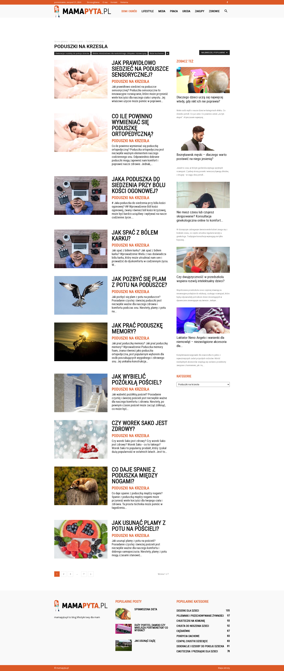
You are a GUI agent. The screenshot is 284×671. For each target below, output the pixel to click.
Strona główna (93, 2)
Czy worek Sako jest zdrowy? (139, 426)
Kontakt (114, 2)
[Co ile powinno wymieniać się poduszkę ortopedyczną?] (80, 132)
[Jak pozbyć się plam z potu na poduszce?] (80, 295)
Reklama (124, 2)
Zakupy (199, 11)
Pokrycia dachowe (188, 636)
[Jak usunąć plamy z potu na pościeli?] (80, 539)
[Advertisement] (142, 29)
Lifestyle (148, 11)
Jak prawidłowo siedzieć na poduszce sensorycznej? (140, 68)
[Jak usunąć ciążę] (123, 645)
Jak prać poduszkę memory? (137, 328)
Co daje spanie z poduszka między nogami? (135, 475)
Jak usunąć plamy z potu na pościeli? (139, 525)
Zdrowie (214, 11)
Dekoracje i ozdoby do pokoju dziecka (72, 53)
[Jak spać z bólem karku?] (80, 249)
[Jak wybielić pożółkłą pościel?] (80, 393)
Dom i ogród (129, 11)
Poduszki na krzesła (130, 81)
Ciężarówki (183, 631)
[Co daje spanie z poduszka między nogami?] (80, 486)
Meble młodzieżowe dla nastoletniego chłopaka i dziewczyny (119, 53)
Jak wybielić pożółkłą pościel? (137, 379)
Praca (174, 11)
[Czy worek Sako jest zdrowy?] (80, 439)
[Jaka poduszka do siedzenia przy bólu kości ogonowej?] (80, 195)
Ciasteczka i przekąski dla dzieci (197, 651)
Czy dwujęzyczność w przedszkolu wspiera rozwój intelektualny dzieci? (201, 279)
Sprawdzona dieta (145, 609)
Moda (161, 11)
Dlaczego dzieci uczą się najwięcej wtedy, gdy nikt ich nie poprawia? (200, 99)
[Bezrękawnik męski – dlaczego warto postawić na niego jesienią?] (203, 137)
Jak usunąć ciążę (144, 640)
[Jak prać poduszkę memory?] (80, 342)
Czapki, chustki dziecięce (192, 641)
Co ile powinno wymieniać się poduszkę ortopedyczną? (132, 125)
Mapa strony (224, 668)
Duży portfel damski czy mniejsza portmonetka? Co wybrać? (151, 628)
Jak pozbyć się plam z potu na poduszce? (139, 282)
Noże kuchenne (157, 53)
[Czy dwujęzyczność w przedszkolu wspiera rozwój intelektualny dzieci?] (203, 260)
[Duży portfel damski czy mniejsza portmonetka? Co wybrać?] (123, 629)
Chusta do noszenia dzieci (193, 625)
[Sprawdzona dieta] (123, 614)
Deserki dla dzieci (188, 610)
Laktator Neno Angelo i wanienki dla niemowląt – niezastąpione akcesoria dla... (201, 342)
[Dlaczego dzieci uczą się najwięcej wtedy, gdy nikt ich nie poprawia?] (203, 80)
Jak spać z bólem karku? (135, 235)
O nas (105, 2)
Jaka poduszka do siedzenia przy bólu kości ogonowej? (138, 185)
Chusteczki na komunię (191, 620)
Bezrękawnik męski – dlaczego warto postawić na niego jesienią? (202, 157)
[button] (226, 11)
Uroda (186, 11)
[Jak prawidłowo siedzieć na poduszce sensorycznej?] (80, 79)
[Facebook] (227, 2)
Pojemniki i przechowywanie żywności (200, 615)
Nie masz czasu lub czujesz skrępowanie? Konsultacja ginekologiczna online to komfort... (200, 216)
